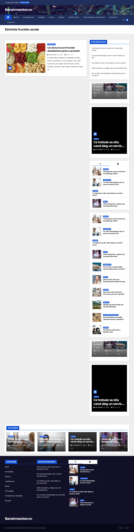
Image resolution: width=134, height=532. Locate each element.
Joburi (61, 17)
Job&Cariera (9, 481)
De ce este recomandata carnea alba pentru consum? (114, 268)
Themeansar (42, 528)
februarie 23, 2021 (56, 55)
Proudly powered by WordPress (15, 528)
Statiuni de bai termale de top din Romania (113, 306)
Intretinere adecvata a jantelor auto (111, 331)
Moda (51, 17)
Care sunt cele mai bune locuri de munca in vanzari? (113, 293)
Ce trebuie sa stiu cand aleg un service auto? (109, 63)
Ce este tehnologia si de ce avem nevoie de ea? (113, 183)
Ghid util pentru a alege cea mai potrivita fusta (109, 68)
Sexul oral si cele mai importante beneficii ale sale (114, 281)
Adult (16, 17)
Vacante (113, 17)
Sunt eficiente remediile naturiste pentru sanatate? (113, 318)
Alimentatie (28, 17)
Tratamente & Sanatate (94, 17)
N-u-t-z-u (70, 55)
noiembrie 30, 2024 (102, 149)
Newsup (33, 528)
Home (120, 528)
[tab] (100, 164)
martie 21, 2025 (16, 445)
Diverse (41, 17)
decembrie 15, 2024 (79, 445)
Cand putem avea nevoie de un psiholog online (114, 173)
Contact (11, 22)
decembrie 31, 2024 (48, 445)
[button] (123, 20)
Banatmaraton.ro (18, 10)
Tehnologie (73, 17)
